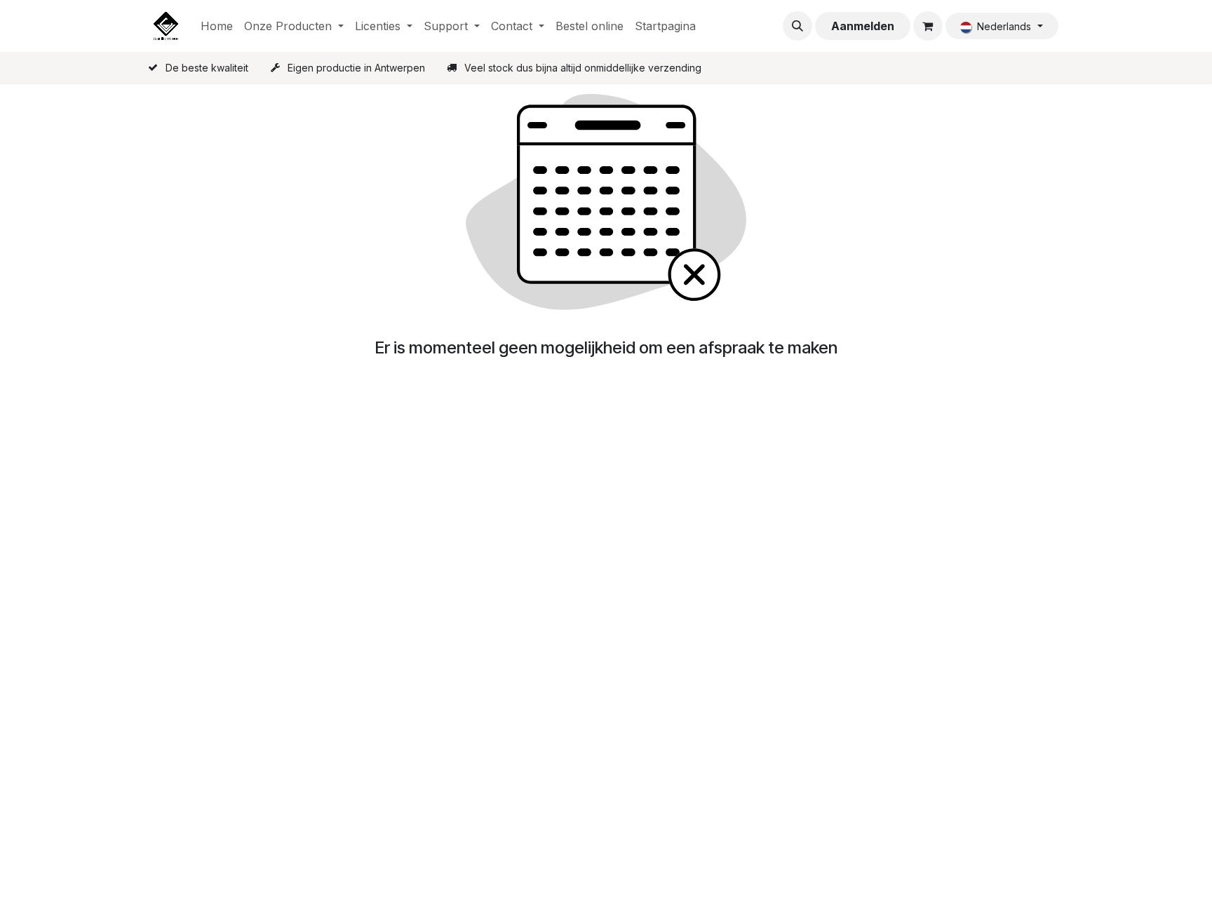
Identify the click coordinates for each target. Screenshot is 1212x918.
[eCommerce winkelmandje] (928, 26)
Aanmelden (862, 26)
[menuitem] (216, 26)
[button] (797, 26)
